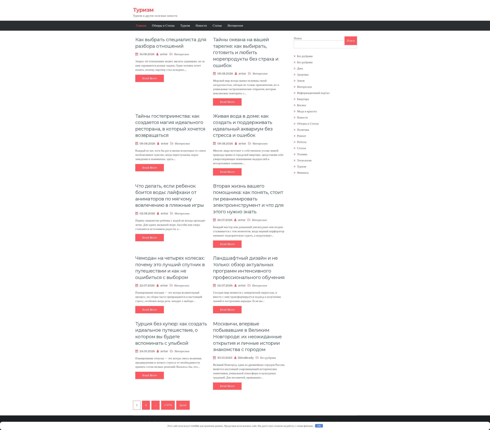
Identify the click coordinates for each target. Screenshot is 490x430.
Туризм (143, 10)
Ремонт (301, 136)
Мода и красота (307, 111)
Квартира (303, 99)
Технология (304, 160)
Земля (301, 80)
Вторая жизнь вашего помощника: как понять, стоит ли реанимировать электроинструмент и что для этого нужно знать (248, 198)
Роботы (301, 142)
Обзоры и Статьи (163, 25)
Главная (141, 25)
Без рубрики (305, 56)
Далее (183, 405)
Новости (201, 25)
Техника (302, 154)
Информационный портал (313, 93)
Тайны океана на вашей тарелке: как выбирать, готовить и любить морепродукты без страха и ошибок (245, 52)
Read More (149, 78)
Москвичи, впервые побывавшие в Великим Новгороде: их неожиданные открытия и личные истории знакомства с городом (247, 336)
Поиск (298, 38)
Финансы (303, 172)
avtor (164, 54)
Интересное (235, 25)
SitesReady (246, 357)
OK (319, 425)
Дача (300, 68)
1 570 (168, 405)
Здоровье (303, 74)
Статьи (217, 25)
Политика (303, 129)
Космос (301, 105)
